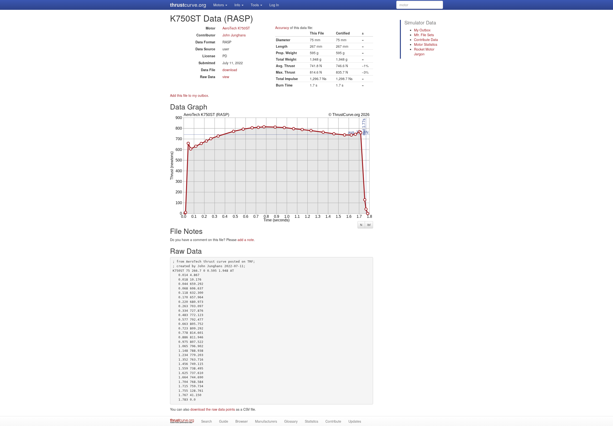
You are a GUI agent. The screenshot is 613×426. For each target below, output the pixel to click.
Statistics (311, 421)
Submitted (207, 62)
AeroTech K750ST (236, 28)
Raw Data (207, 76)
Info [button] (237, 4)
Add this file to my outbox (189, 95)
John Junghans (234, 35)
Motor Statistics (425, 44)
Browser (241, 421)
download (229, 69)
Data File (208, 69)
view (225, 76)
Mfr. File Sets (424, 34)
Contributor (205, 35)
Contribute (333, 421)
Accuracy (282, 27)
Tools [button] (255, 4)
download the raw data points (212, 409)
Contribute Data (426, 39)
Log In (274, 4)
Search (206, 421)
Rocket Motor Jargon (424, 51)
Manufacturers (266, 421)
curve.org (188, 4)
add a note (246, 239)
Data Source (205, 48)
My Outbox (422, 30)
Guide (223, 421)
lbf (368, 225)
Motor (210, 28)
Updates (354, 421)
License (208, 55)
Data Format (205, 42)
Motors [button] (219, 4)
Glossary (291, 421)
